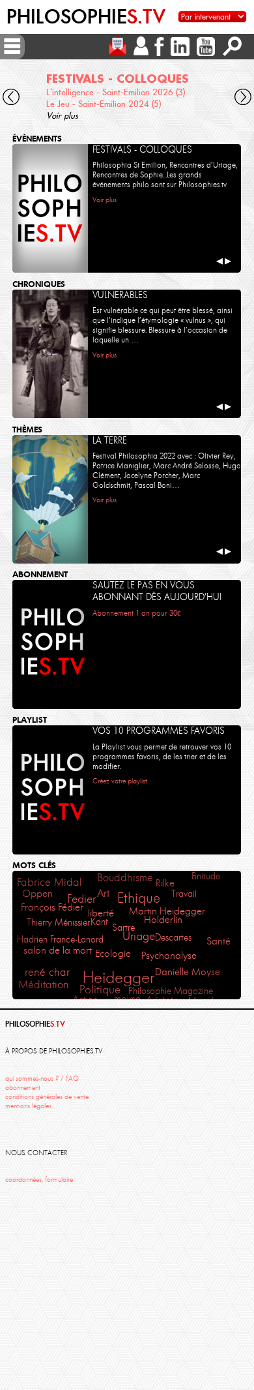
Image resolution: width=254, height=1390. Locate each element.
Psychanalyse (169, 955)
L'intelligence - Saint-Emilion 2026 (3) (115, 92)
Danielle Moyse (187, 972)
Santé (218, 941)
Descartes (173, 937)
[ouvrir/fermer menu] (12, 46)
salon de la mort (57, 950)
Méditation (43, 984)
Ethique (138, 898)
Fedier (81, 898)
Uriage (138, 936)
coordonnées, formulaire (39, 1179)
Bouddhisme (125, 877)
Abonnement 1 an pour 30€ (136, 613)
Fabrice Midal (49, 882)
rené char (47, 971)
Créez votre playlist (119, 780)
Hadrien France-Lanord (60, 939)
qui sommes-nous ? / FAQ (42, 1078)
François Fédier (52, 907)
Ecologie (113, 953)
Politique (100, 989)
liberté (101, 913)
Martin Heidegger (167, 911)
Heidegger (119, 977)
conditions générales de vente (47, 1097)
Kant (99, 922)
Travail (184, 893)
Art (103, 893)
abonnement (22, 1087)
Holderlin (163, 919)
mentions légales (28, 1106)
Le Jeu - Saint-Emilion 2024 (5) (103, 103)
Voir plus (62, 115)
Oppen (37, 893)
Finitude (206, 876)
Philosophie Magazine (171, 991)
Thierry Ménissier (58, 922)
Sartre (123, 927)
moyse (127, 999)
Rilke (165, 883)
